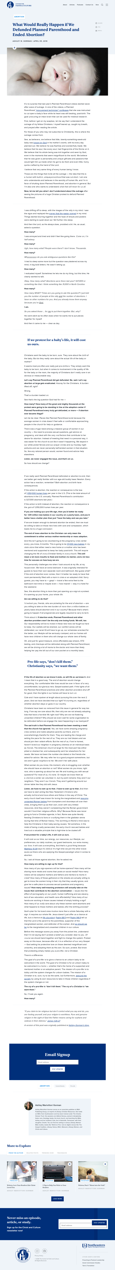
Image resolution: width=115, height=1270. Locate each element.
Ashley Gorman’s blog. (79, 1025)
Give (97, 5)
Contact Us (89, 5)
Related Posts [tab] (32, 1153)
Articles (72, 5)
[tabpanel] (57, 1181)
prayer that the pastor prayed (62, 213)
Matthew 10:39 (30, 849)
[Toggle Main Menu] (107, 5)
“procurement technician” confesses (52, 110)
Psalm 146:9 (75, 918)
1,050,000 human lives (37, 493)
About (65, 5)
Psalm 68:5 (61, 918)
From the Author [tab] (16, 1153)
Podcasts (80, 5)
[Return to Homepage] (23, 1255)
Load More (57, 1199)
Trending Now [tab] (48, 1153)
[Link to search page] (102, 4)
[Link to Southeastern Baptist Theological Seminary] (93, 1248)
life (49, 918)
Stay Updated (57, 1069)
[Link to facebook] (44, 1251)
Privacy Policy (39, 1256)
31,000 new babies (75, 544)
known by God (40, 143)
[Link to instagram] (37, 1251)
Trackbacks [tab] (62, 1153)
